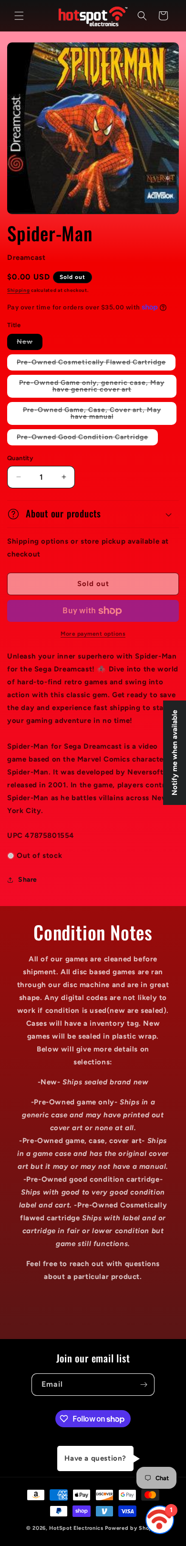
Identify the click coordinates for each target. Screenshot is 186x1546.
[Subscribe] (143, 1384)
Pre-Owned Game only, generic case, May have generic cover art (94, 388)
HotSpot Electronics (76, 1528)
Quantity (20, 458)
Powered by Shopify (132, 1528)
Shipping (18, 290)
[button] (19, 15)
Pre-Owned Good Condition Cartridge (87, 439)
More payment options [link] (93, 633)
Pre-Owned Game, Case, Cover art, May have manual (92, 415)
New (29, 343)
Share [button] (27, 880)
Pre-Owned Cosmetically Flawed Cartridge (96, 364)
